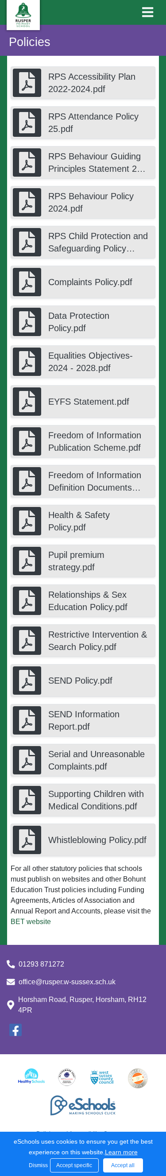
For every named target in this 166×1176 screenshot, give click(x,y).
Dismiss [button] (37, 1165)
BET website (31, 921)
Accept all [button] (123, 1165)
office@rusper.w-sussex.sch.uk (67, 982)
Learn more (121, 1152)
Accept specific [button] (74, 1165)
